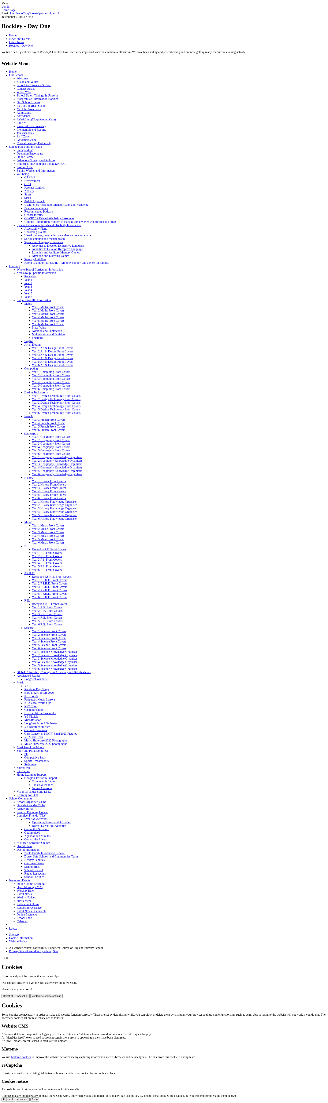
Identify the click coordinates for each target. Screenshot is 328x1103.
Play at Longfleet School (31, 105)
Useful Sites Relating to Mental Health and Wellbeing (56, 204)
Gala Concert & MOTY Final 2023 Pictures (50, 733)
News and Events (19, 38)
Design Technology (36, 392)
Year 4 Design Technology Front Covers (56, 406)
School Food (24, 917)
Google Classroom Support (40, 778)
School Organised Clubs (31, 801)
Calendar (22, 921)
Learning (14, 266)
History (28, 477)
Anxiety (29, 191)
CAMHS (29, 177)
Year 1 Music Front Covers (48, 525)
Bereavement (32, 180)
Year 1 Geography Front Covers (51, 436)
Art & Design (32, 344)
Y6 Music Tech (33, 737)
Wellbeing (23, 174)
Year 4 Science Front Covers (49, 641)
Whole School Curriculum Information (40, 269)
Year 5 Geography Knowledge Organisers (57, 470)
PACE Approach (34, 201)
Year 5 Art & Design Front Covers (52, 361)
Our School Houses (28, 102)
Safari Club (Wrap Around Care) (36, 119)
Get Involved (32, 832)
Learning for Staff (27, 795)
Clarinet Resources (35, 730)
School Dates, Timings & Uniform (37, 95)
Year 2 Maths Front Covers (48, 310)
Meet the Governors (29, 109)
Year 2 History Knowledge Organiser (54, 505)
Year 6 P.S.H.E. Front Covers (49, 597)
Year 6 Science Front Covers (49, 648)
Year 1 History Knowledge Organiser (54, 501)
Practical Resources (36, 208)
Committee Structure (36, 829)
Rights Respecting (35, 873)
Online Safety (25, 156)
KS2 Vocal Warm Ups (37, 702)
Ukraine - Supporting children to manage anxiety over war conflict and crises (70, 221)
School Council (33, 870)
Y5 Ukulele (31, 716)
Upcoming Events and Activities (51, 822)
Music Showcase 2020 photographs (45, 743)
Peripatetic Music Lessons (39, 699)
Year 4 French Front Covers (48, 423)
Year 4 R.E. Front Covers (47, 617)
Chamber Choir (33, 709)
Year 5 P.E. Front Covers (47, 566)
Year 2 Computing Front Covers (51, 375)
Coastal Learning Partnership (34, 143)
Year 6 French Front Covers (48, 429)
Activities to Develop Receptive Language (57, 249)
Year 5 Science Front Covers (49, 644)
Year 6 (28, 296)
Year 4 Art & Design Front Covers (52, 358)
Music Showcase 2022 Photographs (45, 740)
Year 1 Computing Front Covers (51, 371)
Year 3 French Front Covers (48, 419)
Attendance (23, 116)
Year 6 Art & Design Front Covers (52, 365)
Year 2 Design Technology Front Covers (56, 399)
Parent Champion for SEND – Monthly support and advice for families (66, 262)
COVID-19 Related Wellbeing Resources (49, 218)
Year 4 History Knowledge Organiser (54, 511)
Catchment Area (34, 863)
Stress (27, 194)
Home (13, 35)
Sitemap (14, 934)
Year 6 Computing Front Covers (51, 389)
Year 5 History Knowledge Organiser (54, 515)
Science (29, 627)
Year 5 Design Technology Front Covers (56, 409)
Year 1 (28, 279)
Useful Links (24, 846)
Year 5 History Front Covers (49, 494)
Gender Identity (33, 215)
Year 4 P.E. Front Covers (47, 563)
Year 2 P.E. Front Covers (47, 556)
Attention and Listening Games (50, 255)
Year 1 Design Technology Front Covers (56, 395)
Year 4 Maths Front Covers (48, 317)
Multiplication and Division (48, 334)
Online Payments (27, 914)
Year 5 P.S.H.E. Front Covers (49, 593)
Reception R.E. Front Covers (49, 604)
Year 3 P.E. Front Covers (47, 559)
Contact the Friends (36, 839)
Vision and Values (27, 81)
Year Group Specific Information (36, 273)
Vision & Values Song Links (34, 791)
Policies (21, 122)
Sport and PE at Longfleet (32, 750)
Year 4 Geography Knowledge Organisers (57, 467)
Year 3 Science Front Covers (49, 638)
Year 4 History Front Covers (49, 491)
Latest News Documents (31, 911)
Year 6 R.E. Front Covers (47, 624)
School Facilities (34, 877)
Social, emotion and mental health (44, 238)
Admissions (24, 112)
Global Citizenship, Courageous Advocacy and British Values (54, 672)
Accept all (22, 996)
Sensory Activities (35, 259)
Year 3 (28, 286)
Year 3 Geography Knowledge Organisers (57, 464)
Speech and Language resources (43, 242)
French (28, 416)
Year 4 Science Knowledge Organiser (54, 662)
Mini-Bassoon (32, 720)
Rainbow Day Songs (36, 689)
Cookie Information (21, 938)
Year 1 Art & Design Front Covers (52, 348)
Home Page (9, 10)
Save (35, 1099)
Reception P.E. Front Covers (49, 549)
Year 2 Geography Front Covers (51, 440)
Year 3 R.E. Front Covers (47, 614)
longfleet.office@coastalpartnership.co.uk (35, 13)
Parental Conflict (34, 187)
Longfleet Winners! (35, 679)
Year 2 (28, 283)
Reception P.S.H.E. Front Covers (52, 576)
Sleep (27, 197)
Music (28, 522)
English (28, 341)
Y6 (26, 685)
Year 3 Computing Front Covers (51, 378)
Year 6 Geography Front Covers (51, 453)
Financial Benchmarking (31, 126)
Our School (16, 75)
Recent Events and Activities (49, 825)
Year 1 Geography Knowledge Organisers (57, 457)
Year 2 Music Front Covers (48, 528)
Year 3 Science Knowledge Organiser (54, 658)
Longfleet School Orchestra (40, 723)
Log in (5, 6)
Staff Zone (23, 136)
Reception (30, 276)
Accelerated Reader (28, 675)
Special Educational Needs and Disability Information (49, 225)
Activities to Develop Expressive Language (58, 245)
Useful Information (28, 849)
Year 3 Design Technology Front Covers (56, 402)
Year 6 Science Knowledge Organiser (54, 668)
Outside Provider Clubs (31, 805)
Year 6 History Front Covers (49, 498)
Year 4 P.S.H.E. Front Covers (49, 590)
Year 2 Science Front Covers (49, 634)
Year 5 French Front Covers (48, 426)
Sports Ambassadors (36, 761)
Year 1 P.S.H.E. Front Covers (49, 580)
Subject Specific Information (34, 300)
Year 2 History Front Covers (49, 484)
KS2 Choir (30, 706)
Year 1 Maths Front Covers (48, 307)
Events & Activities (35, 819)
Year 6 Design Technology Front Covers (56, 412)
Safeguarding (25, 150)
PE (26, 754)
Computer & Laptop (44, 781)
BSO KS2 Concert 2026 (39, 692)
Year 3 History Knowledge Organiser (54, 508)
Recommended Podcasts (39, 211)
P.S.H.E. (29, 573)
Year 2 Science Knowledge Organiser (54, 655)
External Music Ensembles (40, 713)
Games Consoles (42, 788)
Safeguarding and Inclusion (25, 146)
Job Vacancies (25, 133)
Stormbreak (24, 767)
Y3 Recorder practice (37, 726)
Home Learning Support (31, 774)
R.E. (27, 600)
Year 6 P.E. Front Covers (47, 569)
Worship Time (25, 890)
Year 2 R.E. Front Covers (47, 610)
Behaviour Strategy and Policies (36, 160)
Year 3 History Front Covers (49, 488)
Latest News (16, 42)
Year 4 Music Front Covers (48, 535)
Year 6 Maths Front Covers (48, 324)
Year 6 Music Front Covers (48, 542)
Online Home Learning (31, 883)
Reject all (8, 996)
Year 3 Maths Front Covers (48, 313)
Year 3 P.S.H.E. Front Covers (49, 586)
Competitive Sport (35, 757)
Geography (31, 433)
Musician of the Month (30, 747)
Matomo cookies (21, 1057)
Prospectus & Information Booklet (37, 98)
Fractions (37, 337)
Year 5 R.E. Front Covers (47, 621)
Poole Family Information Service (44, 853)
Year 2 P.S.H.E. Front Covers (49, 583)
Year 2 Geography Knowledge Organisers (57, 460)
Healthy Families (34, 859)
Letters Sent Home (28, 904)
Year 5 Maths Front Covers (48, 320)
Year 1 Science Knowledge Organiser (54, 651)
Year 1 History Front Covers (49, 481)
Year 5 (28, 293)
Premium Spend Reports (31, 129)
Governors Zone (26, 139)
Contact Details (26, 88)
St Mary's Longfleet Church (33, 842)
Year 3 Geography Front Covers (51, 443)
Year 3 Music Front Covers (48, 532)
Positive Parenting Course (32, 812)
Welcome (22, 78)
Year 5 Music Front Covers (48, 539)
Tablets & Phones (42, 784)
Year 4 (28, 290)
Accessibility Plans (35, 228)
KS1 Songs (31, 696)
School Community (20, 798)
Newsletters (24, 900)
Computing (31, 368)
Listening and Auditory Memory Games (56, 252)
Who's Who (24, 92)
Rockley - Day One (21, 45)
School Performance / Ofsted (34, 85)
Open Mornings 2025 (30, 887)
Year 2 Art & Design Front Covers (52, 351)
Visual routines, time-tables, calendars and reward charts (57, 235)
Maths (28, 303)
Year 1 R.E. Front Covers (47, 607)
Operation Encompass (30, 153)
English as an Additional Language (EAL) (42, 163)
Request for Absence (29, 907)
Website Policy (18, 941)
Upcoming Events (35, 232)
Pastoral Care (25, 167)
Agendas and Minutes (37, 836)
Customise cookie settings (46, 996)
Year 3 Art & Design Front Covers (52, 354)
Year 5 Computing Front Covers (51, 385)
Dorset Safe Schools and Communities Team (51, 856)
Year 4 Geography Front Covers (51, 447)
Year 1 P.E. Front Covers (47, 552)
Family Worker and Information (36, 170)
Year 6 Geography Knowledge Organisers (57, 474)
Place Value (39, 327)
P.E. (26, 546)
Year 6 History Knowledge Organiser (54, 518)
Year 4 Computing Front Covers (51, 382)
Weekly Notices (26, 897)
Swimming (30, 764)
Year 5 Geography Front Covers (51, 450)
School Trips (31, 866)
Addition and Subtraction (47, 331)
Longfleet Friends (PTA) (31, 815)
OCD (27, 184)
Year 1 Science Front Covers (49, 631)
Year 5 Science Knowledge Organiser (54, 665)
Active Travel (25, 808)
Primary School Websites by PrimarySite (33, 951)
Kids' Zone (23, 771)
